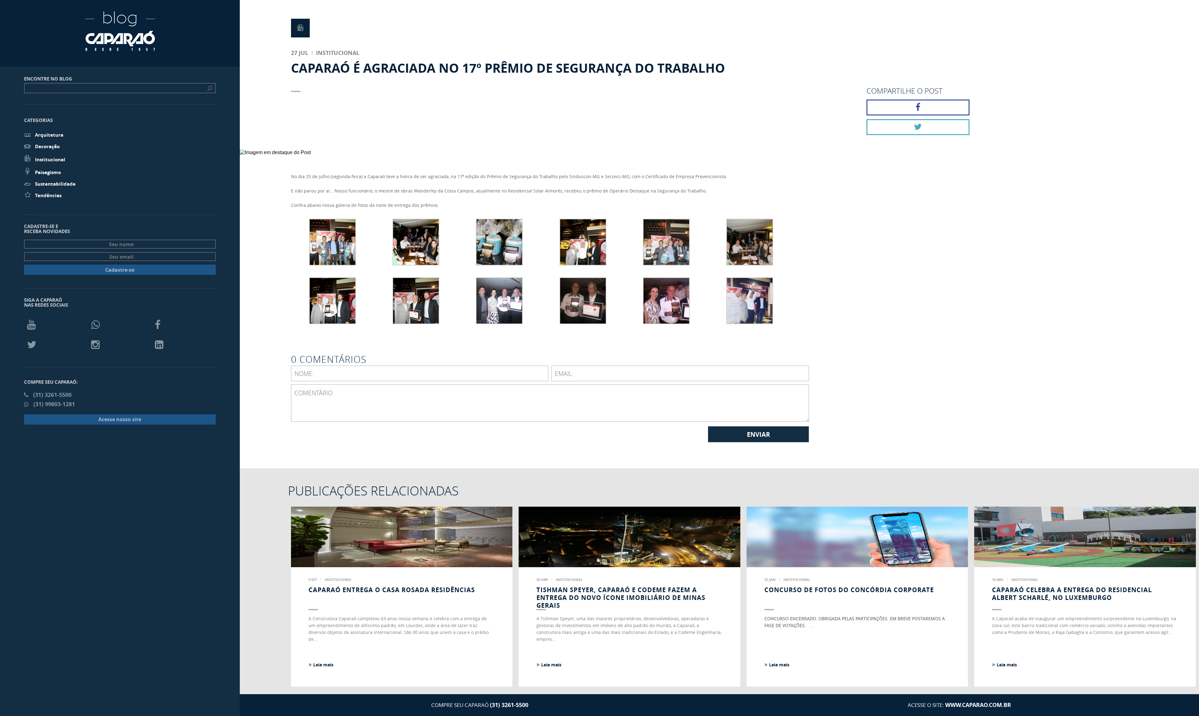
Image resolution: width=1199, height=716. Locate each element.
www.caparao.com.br (978, 705)
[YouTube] (31, 324)
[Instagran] (95, 344)
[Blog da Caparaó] (120, 48)
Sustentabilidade (55, 184)
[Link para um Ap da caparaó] (894, 292)
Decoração (47, 146)
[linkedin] (159, 344)
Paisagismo (48, 172)
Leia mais (320, 664)
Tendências (48, 195)
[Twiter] (32, 344)
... (811, 625)
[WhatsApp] (95, 324)
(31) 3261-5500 (509, 705)
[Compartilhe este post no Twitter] (918, 127)
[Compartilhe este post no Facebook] (918, 107)
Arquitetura (49, 135)
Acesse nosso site (119, 419)
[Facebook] (157, 324)
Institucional (50, 159)
